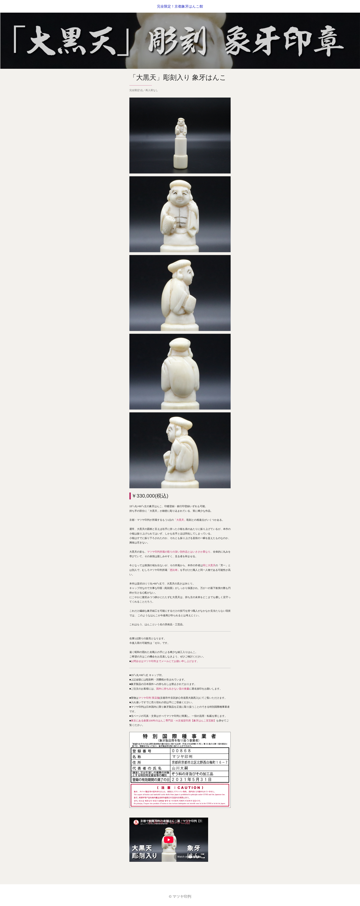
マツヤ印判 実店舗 (149, 697)
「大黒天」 (180, 519)
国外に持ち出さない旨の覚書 (172, 688)
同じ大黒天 (209, 565)
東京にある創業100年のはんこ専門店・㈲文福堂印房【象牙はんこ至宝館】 (173, 720)
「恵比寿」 (173, 570)
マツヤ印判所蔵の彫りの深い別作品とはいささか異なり (178, 551)
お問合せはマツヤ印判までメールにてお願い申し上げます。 (165, 661)
